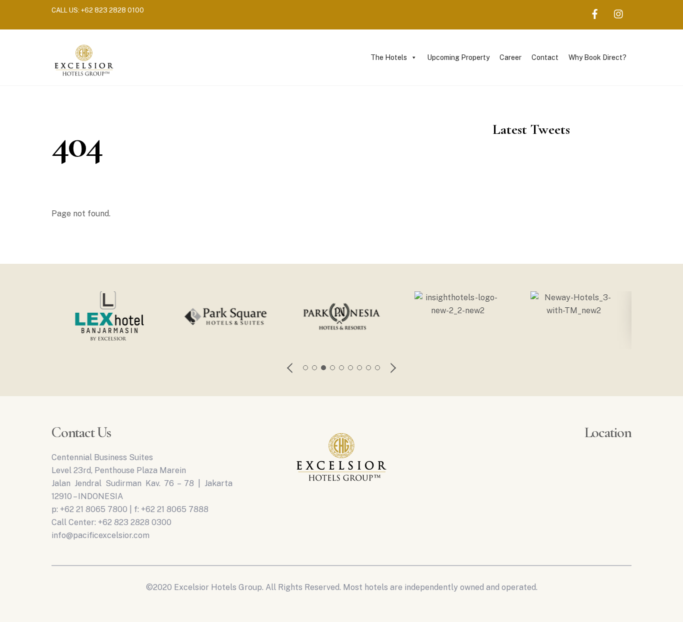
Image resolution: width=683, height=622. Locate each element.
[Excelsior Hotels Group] (84, 77)
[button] (290, 367)
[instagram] (619, 12)
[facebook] (595, 12)
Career (511, 57)
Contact (545, 57)
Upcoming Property (458, 57)
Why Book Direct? (597, 57)
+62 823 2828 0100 (112, 10)
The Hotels (388, 57)
